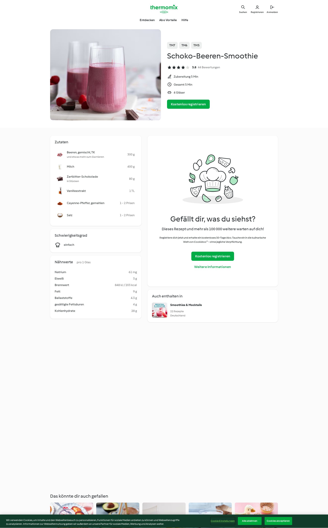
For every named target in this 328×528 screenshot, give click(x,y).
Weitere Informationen (212, 267)
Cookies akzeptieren (278, 520)
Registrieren (257, 12)
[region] (164, 521)
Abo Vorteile (168, 20)
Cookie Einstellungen (223, 520)
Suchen (243, 12)
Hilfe (184, 20)
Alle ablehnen (250, 520)
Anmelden (272, 12)
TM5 (196, 45)
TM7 (172, 45)
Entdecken (147, 20)
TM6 (184, 45)
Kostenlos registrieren (188, 104)
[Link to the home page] (164, 9)
